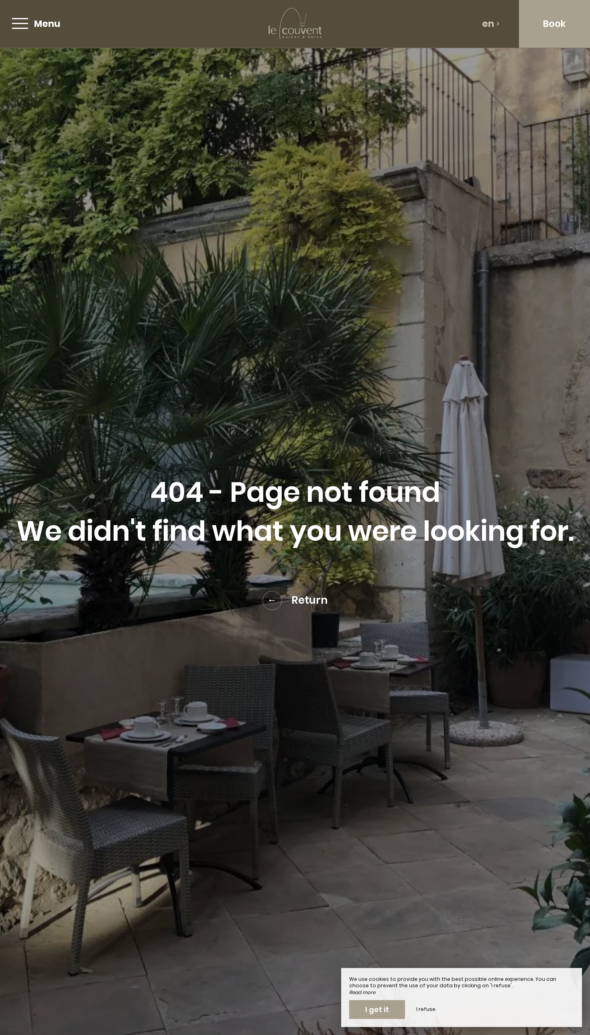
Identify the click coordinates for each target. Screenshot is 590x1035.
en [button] (488, 23)
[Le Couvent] (295, 24)
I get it (377, 1010)
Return (309, 600)
